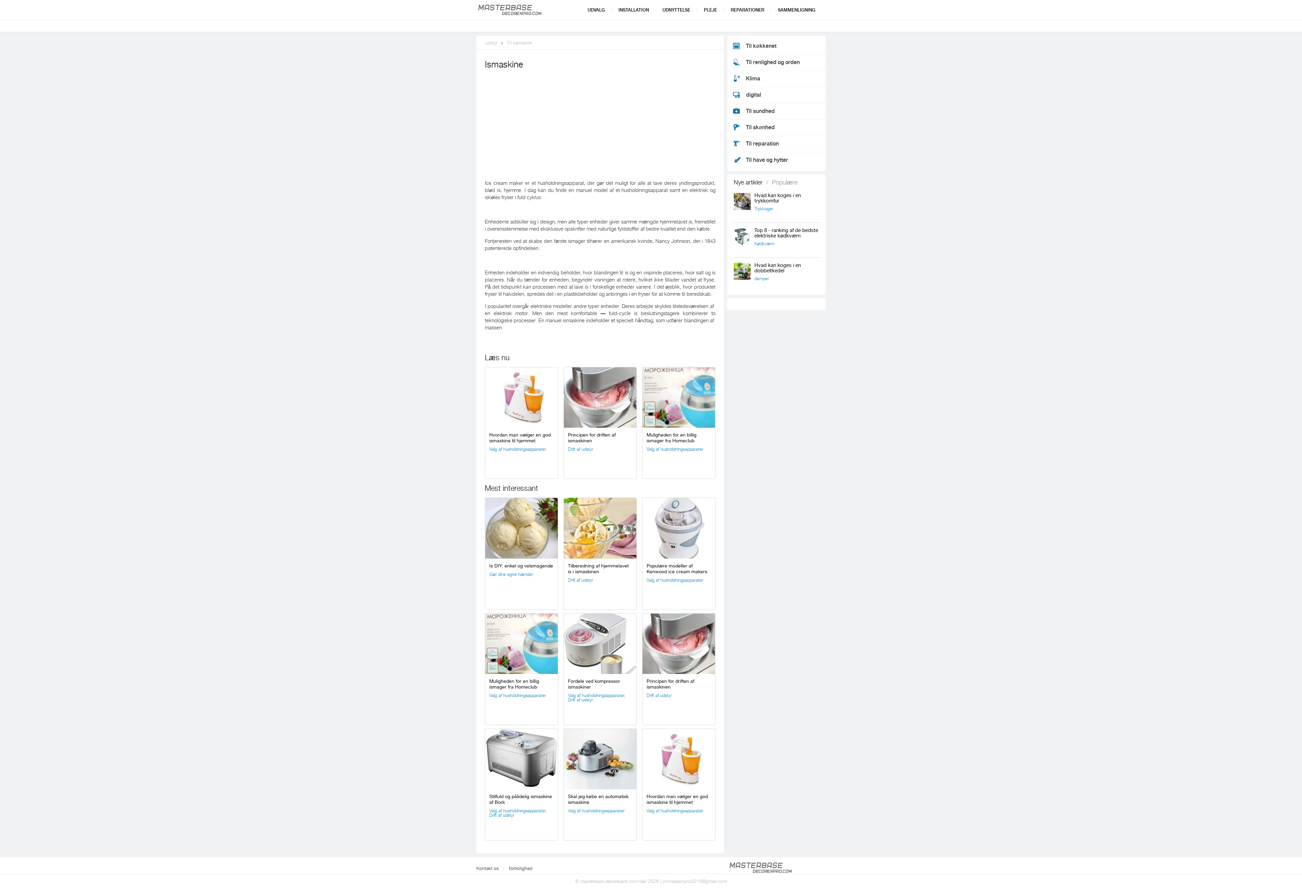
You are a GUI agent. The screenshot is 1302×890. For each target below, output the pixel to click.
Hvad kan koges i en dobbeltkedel (777, 268)
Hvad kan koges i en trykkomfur (777, 198)
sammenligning (796, 10)
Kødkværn (764, 243)
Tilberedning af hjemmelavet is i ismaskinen (598, 568)
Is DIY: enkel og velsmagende (521, 565)
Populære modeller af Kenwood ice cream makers (677, 568)
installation (633, 10)
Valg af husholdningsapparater (517, 449)
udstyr (491, 42)
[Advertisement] (600, 122)
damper (761, 278)
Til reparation (762, 144)
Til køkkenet (519, 42)
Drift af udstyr (580, 449)
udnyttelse (676, 10)
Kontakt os (487, 868)
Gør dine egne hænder (511, 574)
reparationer (747, 10)
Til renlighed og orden (773, 62)
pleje (710, 10)
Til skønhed (760, 127)
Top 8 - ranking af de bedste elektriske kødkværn (786, 233)
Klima (753, 79)
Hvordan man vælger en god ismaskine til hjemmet (520, 437)
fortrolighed (520, 868)
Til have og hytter (767, 160)
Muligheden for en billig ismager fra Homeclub (671, 437)
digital (753, 95)
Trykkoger (763, 208)
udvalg (596, 10)
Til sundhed (760, 111)
